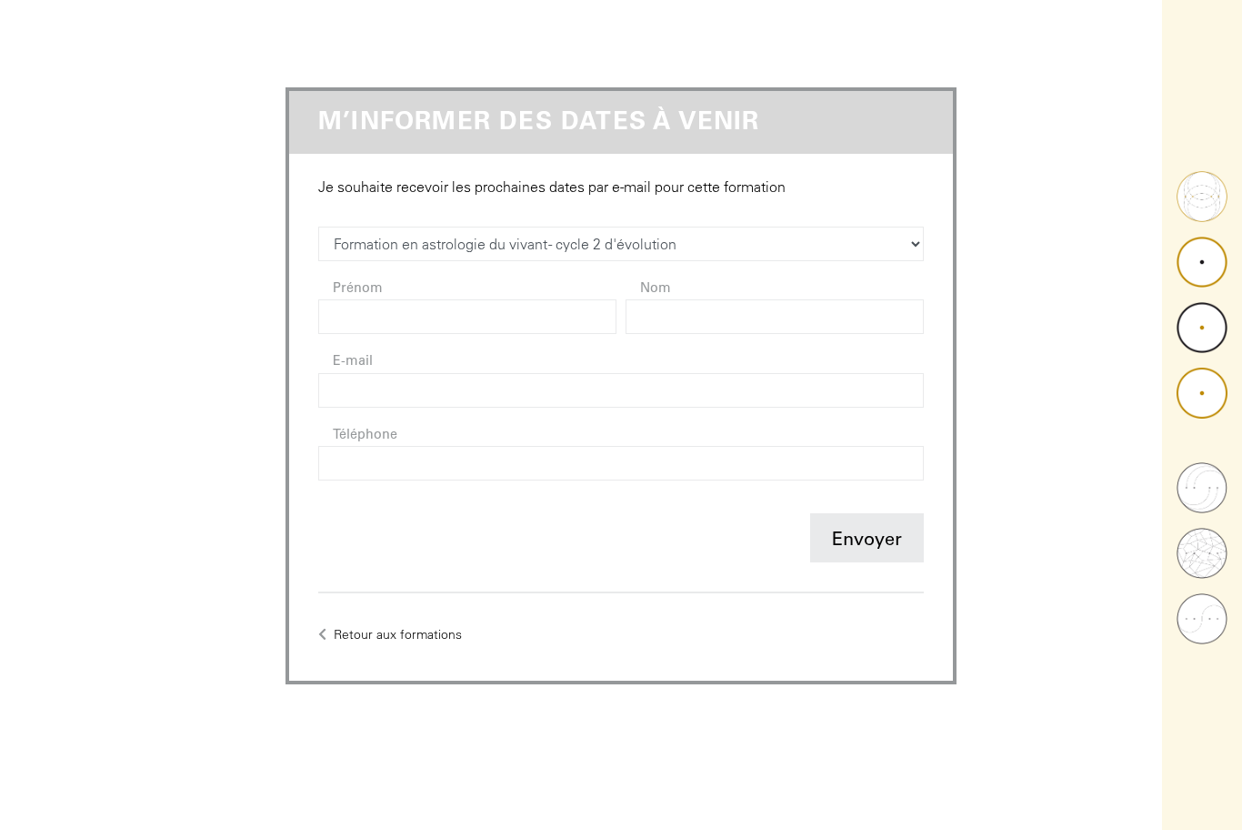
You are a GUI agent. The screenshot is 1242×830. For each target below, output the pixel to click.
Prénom (358, 289)
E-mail (353, 362)
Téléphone (365, 436)
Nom (655, 289)
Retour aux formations (396, 634)
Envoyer (867, 541)
